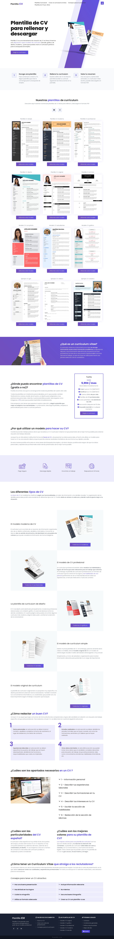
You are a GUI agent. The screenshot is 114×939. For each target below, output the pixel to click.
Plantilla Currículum (41, 2)
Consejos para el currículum (77, 2)
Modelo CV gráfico (88, 225)
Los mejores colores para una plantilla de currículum (74, 842)
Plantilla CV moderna (57, 119)
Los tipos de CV (16, 495)
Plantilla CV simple (26, 119)
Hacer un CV (41, 920)
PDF (20, 400)
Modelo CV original (66, 920)
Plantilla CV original (57, 172)
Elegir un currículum (19, 52)
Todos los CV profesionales (34, 585)
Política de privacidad (90, 925)
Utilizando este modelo (26, 164)
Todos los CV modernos (80, 545)
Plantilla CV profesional (87, 119)
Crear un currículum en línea (57, 2)
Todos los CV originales (80, 706)
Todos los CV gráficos (80, 625)
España (86, 931)
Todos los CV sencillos (34, 666)
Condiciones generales (90, 923)
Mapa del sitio (88, 928)
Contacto (86, 920)
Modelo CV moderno (66, 928)
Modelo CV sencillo (66, 930)
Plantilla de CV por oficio (42, 5)
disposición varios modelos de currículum (27, 43)
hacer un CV (47, 437)
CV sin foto (90, 172)
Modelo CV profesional (67, 925)
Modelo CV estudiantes (57, 225)
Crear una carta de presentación (43, 924)
